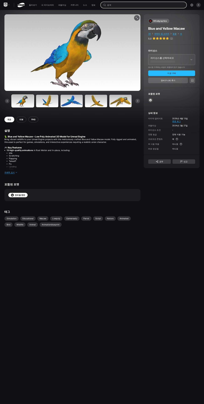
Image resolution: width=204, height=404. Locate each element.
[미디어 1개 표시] (47, 101)
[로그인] (198, 5)
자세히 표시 (9, 172)
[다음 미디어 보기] (137, 101)
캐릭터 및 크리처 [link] (161, 34)
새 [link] (181, 34)
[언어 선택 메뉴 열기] (192, 5)
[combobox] (145, 5)
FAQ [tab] (33, 119)
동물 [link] (175, 34)
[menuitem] (33, 5)
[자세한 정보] (177, 139)
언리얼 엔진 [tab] (20, 195)
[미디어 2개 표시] (72, 101)
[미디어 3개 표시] (96, 101)
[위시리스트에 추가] (192, 80)
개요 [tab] (9, 119)
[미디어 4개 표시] (120, 101)
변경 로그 (176, 121)
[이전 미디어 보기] (7, 101)
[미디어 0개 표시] (23, 101)
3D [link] (149, 34)
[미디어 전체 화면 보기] (137, 18)
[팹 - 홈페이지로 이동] (21, 5)
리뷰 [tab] (21, 119)
